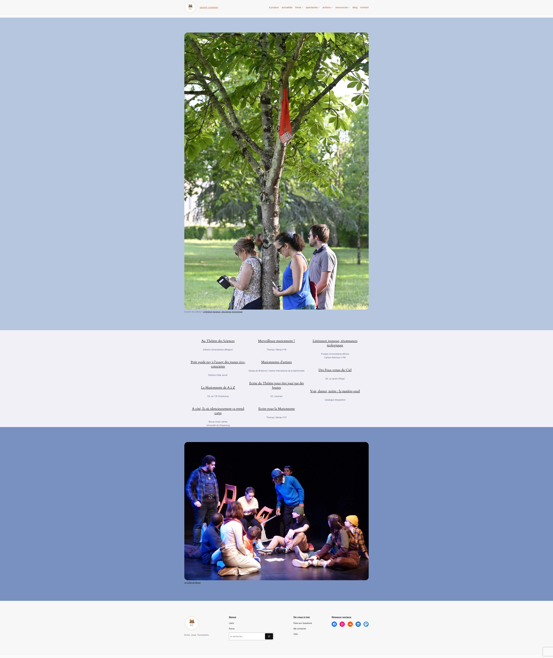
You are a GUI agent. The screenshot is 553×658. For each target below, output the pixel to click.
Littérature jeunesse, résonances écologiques (222, 312)
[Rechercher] (269, 636)
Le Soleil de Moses (192, 583)
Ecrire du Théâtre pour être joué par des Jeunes (276, 385)
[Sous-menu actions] (332, 7)
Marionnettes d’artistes (276, 362)
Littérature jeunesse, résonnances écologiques (335, 343)
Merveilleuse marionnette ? (276, 341)
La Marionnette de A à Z (218, 387)
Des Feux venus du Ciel (335, 370)
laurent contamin (209, 7)
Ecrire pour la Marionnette (276, 408)
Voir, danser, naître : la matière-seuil (335, 391)
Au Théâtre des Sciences (218, 341)
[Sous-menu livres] (302, 7)
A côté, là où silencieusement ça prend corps (218, 410)
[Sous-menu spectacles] (319, 7)
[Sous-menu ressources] (349, 7)
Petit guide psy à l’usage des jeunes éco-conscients (218, 364)
